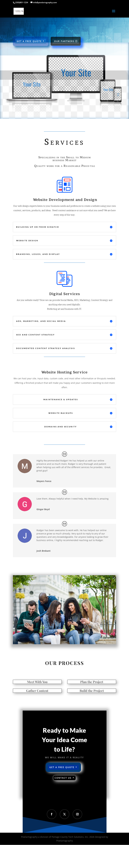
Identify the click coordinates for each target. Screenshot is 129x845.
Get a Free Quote (61, 767)
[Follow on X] (64, 814)
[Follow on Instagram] (77, 814)
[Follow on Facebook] (51, 814)
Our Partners (64, 41)
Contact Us (63, 777)
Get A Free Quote (29, 41)
